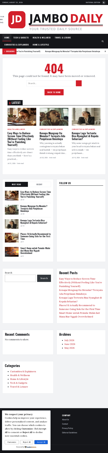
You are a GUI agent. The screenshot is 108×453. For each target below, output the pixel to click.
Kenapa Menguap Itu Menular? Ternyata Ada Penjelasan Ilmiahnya (74, 51)
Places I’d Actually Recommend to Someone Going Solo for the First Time (35, 236)
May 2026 (69, 347)
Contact (65, 424)
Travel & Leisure (63, 37)
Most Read (16, 184)
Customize (11, 442)
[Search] (103, 41)
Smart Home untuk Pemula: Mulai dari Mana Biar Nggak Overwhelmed (35, 251)
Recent (39, 184)
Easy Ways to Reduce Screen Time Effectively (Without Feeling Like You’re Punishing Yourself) (21, 139)
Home (6, 37)
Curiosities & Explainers (16, 44)
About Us (65, 420)
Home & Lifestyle (41, 44)
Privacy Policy (67, 428)
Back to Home (54, 92)
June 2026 (69, 344)
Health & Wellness (42, 37)
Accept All (41, 442)
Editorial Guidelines (69, 433)
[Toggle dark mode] (104, 2)
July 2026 (69, 340)
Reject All (26, 442)
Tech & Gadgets (21, 37)
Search (8, 272)
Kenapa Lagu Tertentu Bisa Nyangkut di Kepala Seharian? (85, 136)
